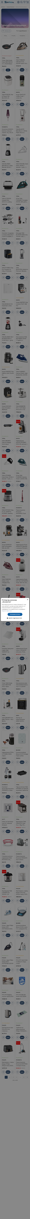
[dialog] (15, 609)
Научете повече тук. (7, 611)
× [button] (27, 599)
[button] (15, 618)
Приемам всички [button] (15, 614)
